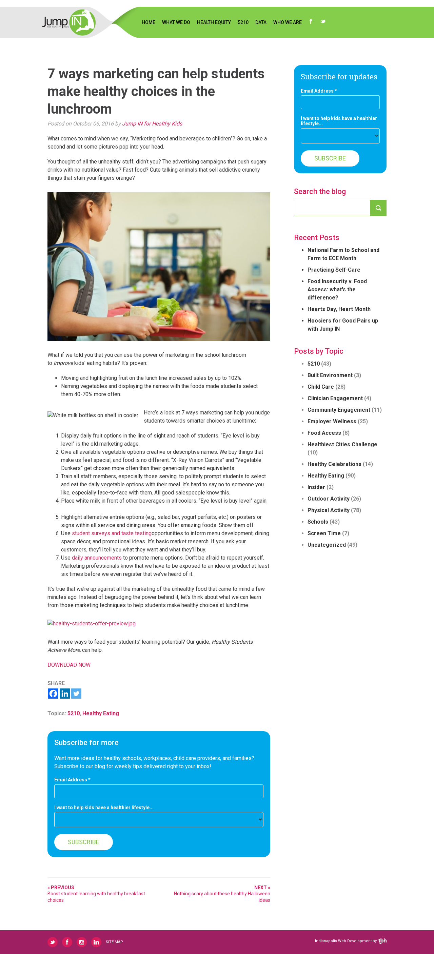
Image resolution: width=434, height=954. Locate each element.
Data (261, 22)
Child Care (321, 387)
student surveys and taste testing (112, 533)
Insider (316, 487)
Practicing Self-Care (334, 270)
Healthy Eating (100, 713)
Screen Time (324, 533)
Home (148, 22)
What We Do (176, 22)
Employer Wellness (332, 421)
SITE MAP (114, 942)
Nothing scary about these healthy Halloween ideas (222, 893)
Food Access (324, 433)
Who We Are (287, 22)
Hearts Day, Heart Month (339, 309)
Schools (318, 522)
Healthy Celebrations (334, 464)
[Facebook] (53, 693)
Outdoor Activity (329, 498)
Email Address (72, 779)
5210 (243, 22)
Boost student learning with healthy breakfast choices (96, 893)
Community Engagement (339, 410)
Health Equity (214, 22)
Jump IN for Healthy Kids (152, 123)
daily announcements (97, 557)
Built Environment (330, 375)
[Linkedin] (65, 693)
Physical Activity (329, 510)
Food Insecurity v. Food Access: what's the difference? (337, 289)
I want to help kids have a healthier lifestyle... (104, 807)
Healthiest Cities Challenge (342, 444)
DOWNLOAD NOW (69, 665)
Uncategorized (327, 545)
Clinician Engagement (335, 398)
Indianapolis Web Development (343, 941)
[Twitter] (76, 693)
